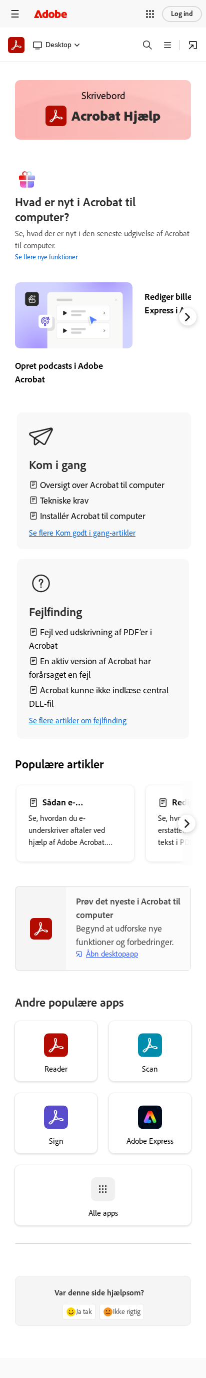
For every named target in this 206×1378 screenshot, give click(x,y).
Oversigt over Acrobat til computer (102, 485)
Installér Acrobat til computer (93, 516)
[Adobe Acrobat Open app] (193, 45)
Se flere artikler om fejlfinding (77, 720)
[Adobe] (50, 14)
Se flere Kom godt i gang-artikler (82, 533)
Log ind (182, 14)
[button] (150, 14)
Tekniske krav (64, 500)
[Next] (187, 316)
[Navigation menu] (15, 14)
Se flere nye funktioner (46, 257)
